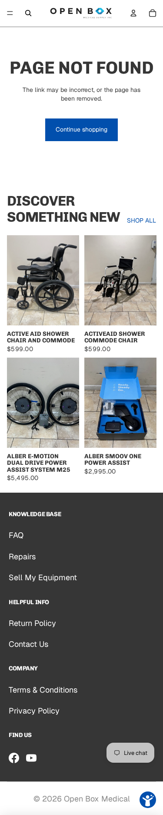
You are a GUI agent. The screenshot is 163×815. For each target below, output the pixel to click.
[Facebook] (14, 758)
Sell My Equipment (43, 577)
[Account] (133, 13)
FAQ (16, 535)
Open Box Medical (97, 799)
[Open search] (28, 13)
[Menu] (10, 13)
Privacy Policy (34, 711)
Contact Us (28, 644)
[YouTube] (31, 758)
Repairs (22, 556)
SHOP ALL (141, 220)
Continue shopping (81, 129)
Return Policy (32, 623)
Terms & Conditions (43, 690)
